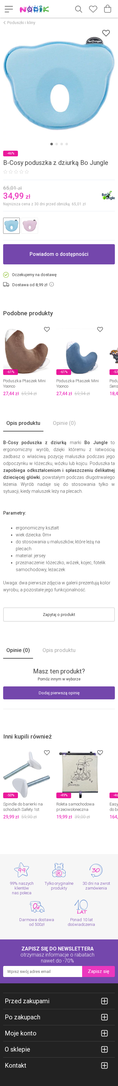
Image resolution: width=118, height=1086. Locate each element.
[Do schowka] (47, 329)
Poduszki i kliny (21, 22)
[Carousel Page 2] (56, 144)
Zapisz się (98, 971)
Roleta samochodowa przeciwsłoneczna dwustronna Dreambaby (78, 809)
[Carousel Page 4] (66, 144)
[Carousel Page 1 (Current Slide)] (51, 144)
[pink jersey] (29, 226)
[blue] (11, 226)
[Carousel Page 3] (61, 144)
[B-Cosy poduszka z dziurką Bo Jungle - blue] (59, 83)
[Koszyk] (108, 9)
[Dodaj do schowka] (106, 33)
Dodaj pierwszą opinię (59, 693)
